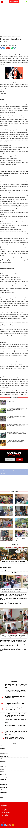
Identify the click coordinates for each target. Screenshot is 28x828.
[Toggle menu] (2, 2)
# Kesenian (3, 761)
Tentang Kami (7, 812)
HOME (1, 36)
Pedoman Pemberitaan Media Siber (12, 817)
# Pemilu (2, 771)
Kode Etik (6, 815)
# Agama (2, 745)
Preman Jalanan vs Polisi (6, 565)
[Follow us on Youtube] (10, 825)
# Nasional (3, 764)
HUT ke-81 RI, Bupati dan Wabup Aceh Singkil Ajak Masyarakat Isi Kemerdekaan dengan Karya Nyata (16, 733)
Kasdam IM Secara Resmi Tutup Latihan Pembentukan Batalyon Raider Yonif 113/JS (16, 433)
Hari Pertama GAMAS (5, 567)
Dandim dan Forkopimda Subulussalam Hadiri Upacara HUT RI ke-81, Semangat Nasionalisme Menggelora (13, 641)
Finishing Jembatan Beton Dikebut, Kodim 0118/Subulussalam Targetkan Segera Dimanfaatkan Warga (13, 649)
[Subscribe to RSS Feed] (13, 825)
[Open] (26, 1)
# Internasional (4, 756)
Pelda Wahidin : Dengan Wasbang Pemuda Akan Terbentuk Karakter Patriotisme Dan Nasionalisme (17, 409)
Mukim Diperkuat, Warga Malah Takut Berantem (13, 561)
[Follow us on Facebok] (2, 825)
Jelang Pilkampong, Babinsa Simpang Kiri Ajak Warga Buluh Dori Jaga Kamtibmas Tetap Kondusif (15, 715)
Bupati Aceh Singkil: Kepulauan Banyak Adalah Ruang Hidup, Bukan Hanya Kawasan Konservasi (13, 602)
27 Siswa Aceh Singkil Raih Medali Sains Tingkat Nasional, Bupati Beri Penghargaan (15, 691)
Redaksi (5, 809)
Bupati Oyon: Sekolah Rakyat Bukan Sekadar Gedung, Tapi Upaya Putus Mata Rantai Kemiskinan (16, 703)
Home (5, 807)
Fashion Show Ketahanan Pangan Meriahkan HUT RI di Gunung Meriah (15, 708)
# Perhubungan (4, 777)
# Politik (2, 795)
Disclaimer (6, 810)
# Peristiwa (3, 782)
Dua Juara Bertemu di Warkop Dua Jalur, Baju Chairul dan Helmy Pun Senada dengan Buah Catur (16, 686)
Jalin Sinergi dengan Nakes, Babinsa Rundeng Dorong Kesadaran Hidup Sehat (15, 738)
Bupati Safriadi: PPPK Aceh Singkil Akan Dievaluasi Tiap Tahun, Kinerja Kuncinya (21, 540)
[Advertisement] (14, 20)
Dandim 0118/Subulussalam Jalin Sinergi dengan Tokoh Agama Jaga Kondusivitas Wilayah (14, 636)
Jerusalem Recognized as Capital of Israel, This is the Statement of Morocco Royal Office (17, 425)
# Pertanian (3, 790)
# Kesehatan (3, 758)
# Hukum (2, 751)
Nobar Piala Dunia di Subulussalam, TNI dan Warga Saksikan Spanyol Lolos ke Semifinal (12, 644)
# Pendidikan (3, 774)
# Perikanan (3, 779)
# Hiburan (2, 748)
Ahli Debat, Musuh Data (6, 570)
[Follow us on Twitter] (5, 825)
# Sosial (2, 797)
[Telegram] (14, 48)
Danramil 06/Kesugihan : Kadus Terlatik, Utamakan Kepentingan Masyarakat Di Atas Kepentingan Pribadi (16, 441)
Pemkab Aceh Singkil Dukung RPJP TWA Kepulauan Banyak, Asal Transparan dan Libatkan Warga (13, 595)
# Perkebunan (3, 784)
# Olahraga (3, 766)
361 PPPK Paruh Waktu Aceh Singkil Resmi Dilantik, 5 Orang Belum (13, 599)
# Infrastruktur (3, 753)
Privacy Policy (7, 814)
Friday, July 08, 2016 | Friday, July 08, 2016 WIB (8, 45)
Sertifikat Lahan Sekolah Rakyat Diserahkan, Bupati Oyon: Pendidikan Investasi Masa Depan (16, 721)
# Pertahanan (3, 787)
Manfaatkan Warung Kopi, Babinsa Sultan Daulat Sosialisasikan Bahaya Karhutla (15, 726)
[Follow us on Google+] (7, 825)
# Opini (2, 769)
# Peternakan (3, 792)
